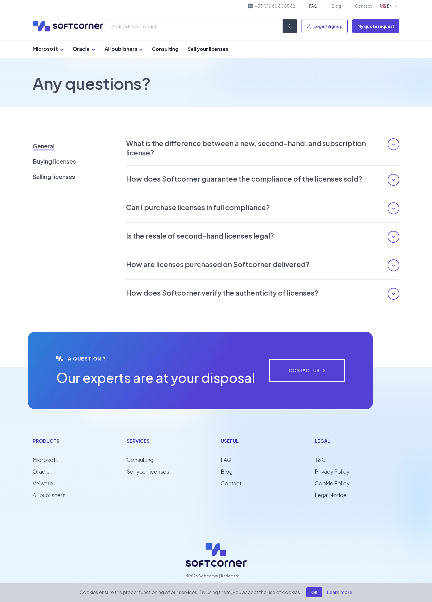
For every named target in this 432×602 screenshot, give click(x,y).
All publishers (121, 49)
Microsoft (46, 49)
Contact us (304, 370)
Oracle (82, 49)
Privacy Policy (332, 471)
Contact (363, 6)
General (44, 146)
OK (314, 592)
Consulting (165, 49)
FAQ (313, 6)
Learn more (339, 592)
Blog (336, 6)
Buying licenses (54, 161)
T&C (320, 459)
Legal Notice (330, 495)
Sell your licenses (208, 49)
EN (389, 6)
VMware (43, 483)
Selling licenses (54, 176)
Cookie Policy (332, 483)
